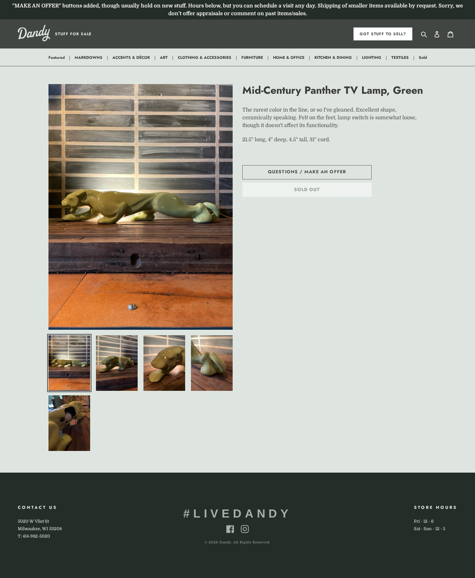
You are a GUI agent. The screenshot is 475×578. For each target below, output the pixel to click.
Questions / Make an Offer (307, 171)
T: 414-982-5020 (34, 536)
